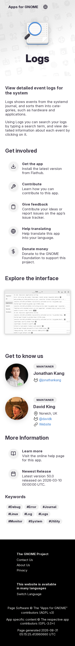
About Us (23, 565)
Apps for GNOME (23, 7)
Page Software (18, 608)
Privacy (22, 570)
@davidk (45, 419)
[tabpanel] (37, 312)
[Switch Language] (45, 7)
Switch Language (29, 594)
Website (45, 424)
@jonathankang (50, 380)
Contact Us (25, 560)
